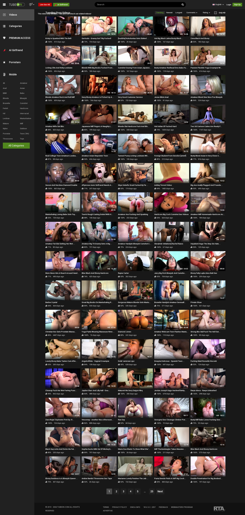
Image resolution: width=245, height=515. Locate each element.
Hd (4, 113)
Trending (159, 12)
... (144, 491)
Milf (21, 123)
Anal (5, 88)
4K (4, 83)
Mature (6, 123)
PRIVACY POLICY (119, 507)
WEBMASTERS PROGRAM (182, 507)
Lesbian (6, 118)
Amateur (23, 83)
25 (151, 491)
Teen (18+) (24, 134)
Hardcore (24, 108)
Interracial (24, 113)
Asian (22, 88)
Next (160, 491)
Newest (169, 12)
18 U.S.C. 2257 (149, 507)
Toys (22, 139)
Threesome (8, 139)
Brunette (6, 103)
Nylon (5, 128)
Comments (190, 12)
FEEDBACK (163, 507)
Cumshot (24, 103)
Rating (205, 12)
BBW (5, 93)
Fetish (5, 108)
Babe (22, 93)
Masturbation (25, 118)
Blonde (6, 98)
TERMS (106, 507)
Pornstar (6, 134)
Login (228, 5)
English (218, 4)
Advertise (108, 511)
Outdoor (23, 128)
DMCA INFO (135, 507)
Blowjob (23, 98)
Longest (178, 12)
